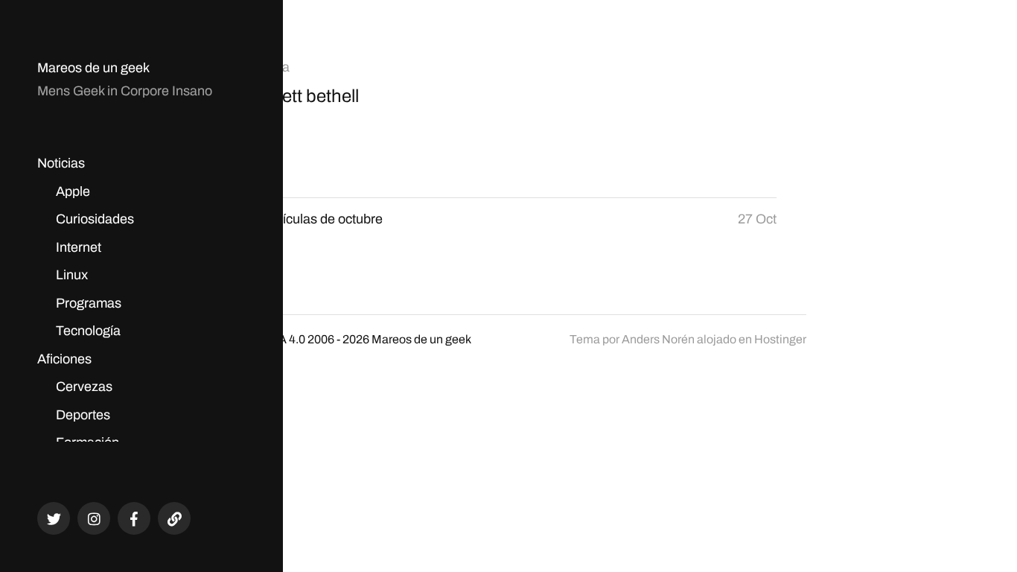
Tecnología (88, 330)
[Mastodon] (174, 518)
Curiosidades (95, 219)
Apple (73, 191)
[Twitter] (53, 518)
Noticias (61, 163)
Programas (88, 303)
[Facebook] (134, 518)
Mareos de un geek (93, 67)
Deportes (83, 414)
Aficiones (64, 359)
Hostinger (780, 339)
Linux (72, 274)
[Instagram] (93, 518)
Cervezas (84, 386)
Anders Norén (658, 339)
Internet (78, 247)
